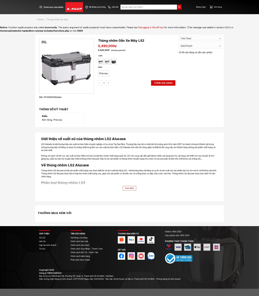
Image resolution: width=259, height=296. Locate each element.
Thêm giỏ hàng (163, 83)
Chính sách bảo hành (80, 245)
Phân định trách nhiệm (80, 260)
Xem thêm (129, 188)
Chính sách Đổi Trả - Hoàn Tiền (84, 252)
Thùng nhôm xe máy (57, 19)
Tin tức (42, 249)
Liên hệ (42, 241)
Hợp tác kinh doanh (47, 245)
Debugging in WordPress (150, 27)
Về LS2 (42, 238)
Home (40, 19)
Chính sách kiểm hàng (80, 256)
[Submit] (179, 7)
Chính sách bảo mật (79, 241)
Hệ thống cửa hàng (79, 238)
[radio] (100, 61)
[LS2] (74, 7)
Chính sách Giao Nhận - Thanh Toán (87, 249)
